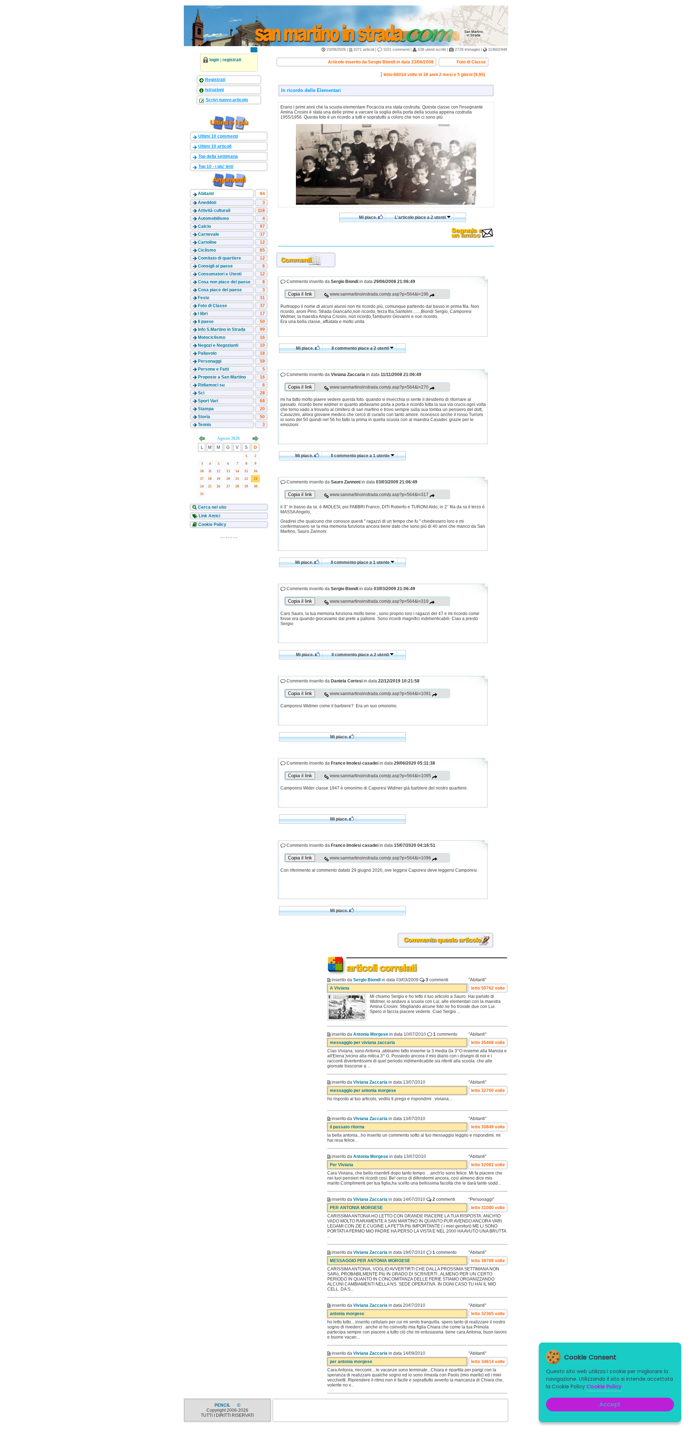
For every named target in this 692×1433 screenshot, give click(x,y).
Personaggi (209, 361)
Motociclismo (211, 337)
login (214, 59)
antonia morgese (347, 1313)
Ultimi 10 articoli (214, 146)
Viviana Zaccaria (370, 1082)
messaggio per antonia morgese (363, 1090)
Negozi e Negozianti (218, 345)
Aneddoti (207, 202)
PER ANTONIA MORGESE (356, 1207)
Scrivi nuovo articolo (226, 99)
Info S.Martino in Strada (221, 329)
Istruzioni (214, 89)
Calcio (204, 226)
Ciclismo (207, 250)
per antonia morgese (351, 1361)
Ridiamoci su (211, 385)
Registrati (215, 79)
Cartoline (207, 242)
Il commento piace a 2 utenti (361, 348)
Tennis (204, 424)
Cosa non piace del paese (224, 281)
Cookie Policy (211, 524)
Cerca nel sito (211, 507)
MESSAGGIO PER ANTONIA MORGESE (370, 1260)
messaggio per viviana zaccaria (362, 1042)
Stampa (206, 408)
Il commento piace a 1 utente (361, 455)
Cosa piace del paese (220, 289)
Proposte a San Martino (222, 377)
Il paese (206, 321)
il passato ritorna (347, 1126)
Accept (610, 1404)
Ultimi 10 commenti (218, 136)
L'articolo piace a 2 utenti (421, 217)
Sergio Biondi (367, 979)
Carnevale (208, 234)
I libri (203, 313)
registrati (231, 59)
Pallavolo (207, 353)
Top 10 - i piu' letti (215, 166)
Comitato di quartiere (219, 258)
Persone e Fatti (213, 369)
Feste (203, 297)
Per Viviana (341, 1164)
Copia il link (300, 294)
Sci (201, 392)
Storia (204, 416)
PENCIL (222, 1405)
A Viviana (339, 988)
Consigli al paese (215, 266)
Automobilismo (213, 218)
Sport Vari (208, 400)
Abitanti (206, 193)
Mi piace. (368, 217)
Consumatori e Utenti (219, 274)
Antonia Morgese (370, 1034)
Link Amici (209, 515)
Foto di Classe (212, 305)
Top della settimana (218, 156)
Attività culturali (214, 210)
